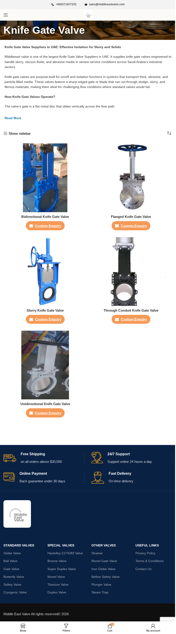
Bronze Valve (56, 561)
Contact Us (143, 569)
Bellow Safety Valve (105, 577)
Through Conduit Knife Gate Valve (131, 310)
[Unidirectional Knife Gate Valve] (45, 365)
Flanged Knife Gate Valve (131, 217)
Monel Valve (56, 577)
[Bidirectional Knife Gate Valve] (45, 177)
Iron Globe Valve (103, 569)
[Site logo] (88, 14)
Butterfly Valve (13, 577)
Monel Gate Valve (104, 561)
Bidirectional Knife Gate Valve (45, 217)
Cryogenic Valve (15, 592)
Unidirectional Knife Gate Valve (45, 404)
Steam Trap (99, 592)
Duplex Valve (56, 592)
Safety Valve (12, 584)
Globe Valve (12, 553)
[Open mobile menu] (5, 14)
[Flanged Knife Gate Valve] (130, 177)
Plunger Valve (101, 584)
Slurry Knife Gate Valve (45, 310)
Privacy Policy (145, 553)
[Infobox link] (64, 4)
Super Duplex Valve (61, 569)
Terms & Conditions (149, 561)
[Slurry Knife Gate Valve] (45, 271)
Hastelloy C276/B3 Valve (65, 553)
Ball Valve (10, 561)
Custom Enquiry (48, 226)
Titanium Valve (58, 584)
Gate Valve (11, 569)
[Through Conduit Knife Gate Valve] (130, 271)
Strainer (97, 553)
